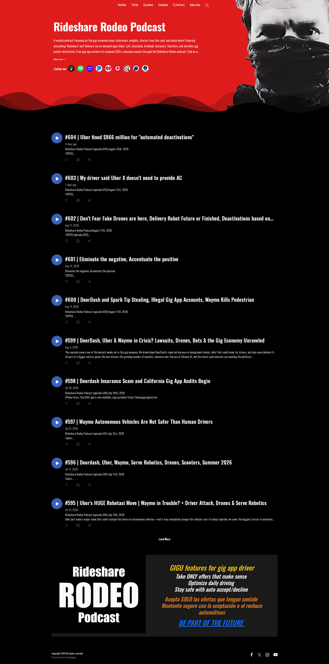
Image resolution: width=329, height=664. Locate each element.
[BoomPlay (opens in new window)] (145, 68)
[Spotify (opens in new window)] (80, 68)
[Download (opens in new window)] (78, 159)
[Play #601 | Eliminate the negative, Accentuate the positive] (56, 259)
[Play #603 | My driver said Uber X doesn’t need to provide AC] (56, 178)
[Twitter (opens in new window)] (259, 654)
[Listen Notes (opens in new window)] (127, 68)
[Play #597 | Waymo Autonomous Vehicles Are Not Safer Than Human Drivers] (56, 422)
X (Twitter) (178, 5)
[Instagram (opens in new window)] (267, 654)
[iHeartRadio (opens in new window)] (108, 68)
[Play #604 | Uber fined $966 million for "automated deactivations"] (56, 137)
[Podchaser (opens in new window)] (136, 68)
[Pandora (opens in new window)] (99, 68)
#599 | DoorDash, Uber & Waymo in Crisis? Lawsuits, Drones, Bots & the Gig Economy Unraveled (165, 340)
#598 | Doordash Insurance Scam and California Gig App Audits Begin (137, 380)
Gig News (148, 5)
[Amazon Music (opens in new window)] (90, 68)
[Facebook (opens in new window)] (251, 654)
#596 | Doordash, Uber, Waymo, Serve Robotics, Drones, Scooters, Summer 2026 (148, 462)
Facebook (163, 5)
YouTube (122, 5)
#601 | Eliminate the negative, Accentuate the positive (121, 259)
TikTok (134, 5)
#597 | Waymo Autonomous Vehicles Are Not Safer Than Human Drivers (139, 421)
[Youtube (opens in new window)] (275, 654)
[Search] (207, 4)
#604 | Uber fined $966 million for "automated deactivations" (129, 137)
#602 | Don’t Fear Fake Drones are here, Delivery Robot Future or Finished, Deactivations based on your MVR (167, 218)
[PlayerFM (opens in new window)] (117, 68)
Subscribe (195, 5)
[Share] (90, 159)
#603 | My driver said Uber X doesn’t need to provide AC (123, 177)
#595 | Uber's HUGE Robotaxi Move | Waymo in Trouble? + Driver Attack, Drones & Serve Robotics (166, 502)
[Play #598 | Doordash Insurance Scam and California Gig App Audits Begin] (56, 381)
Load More (164, 539)
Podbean (72, 657)
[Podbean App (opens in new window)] (71, 68)
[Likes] (67, 160)
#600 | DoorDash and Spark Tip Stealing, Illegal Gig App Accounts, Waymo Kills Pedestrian (159, 299)
